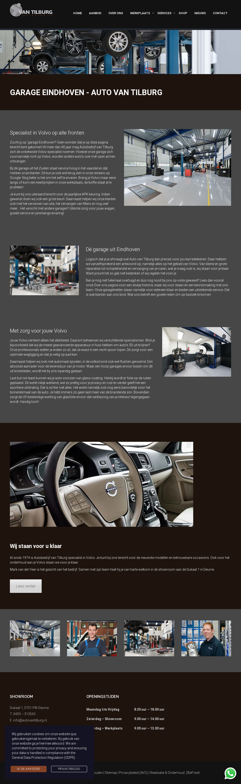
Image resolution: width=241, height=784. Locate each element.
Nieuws (200, 13)
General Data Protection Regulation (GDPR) (43, 757)
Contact (220, 13)
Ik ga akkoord (28, 769)
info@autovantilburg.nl (30, 720)
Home (77, 13)
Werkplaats (140, 13)
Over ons (115, 13)
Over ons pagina (106, 285)
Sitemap (111, 773)
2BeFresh (193, 773)
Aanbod (95, 13)
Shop (183, 13)
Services (164, 13)
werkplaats (75, 182)
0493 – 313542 (24, 714)
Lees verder (26, 586)
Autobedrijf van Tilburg (50, 558)
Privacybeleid (69, 769)
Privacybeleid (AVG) (133, 773)
